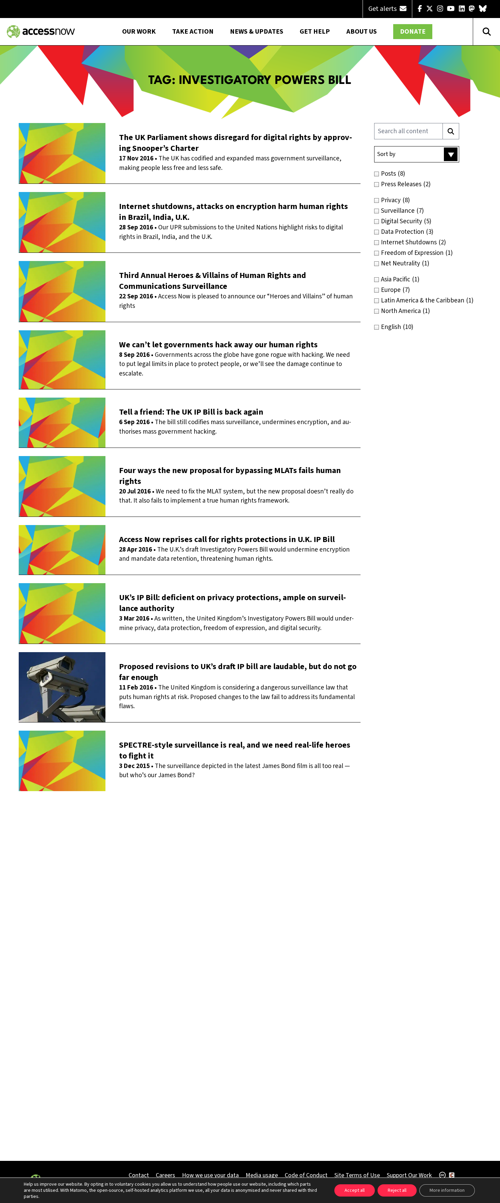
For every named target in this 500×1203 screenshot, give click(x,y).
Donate (413, 31)
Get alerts (383, 9)
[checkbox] (431, 173)
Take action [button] (193, 31)
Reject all (397, 1190)
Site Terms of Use (357, 1175)
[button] (416, 154)
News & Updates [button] (256, 31)
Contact (139, 1175)
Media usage (262, 1175)
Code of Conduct (306, 1175)
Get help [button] (315, 31)
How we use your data (210, 1175)
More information (447, 1190)
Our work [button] (139, 31)
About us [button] (361, 31)
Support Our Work (409, 1175)
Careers (165, 1175)
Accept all (355, 1190)
